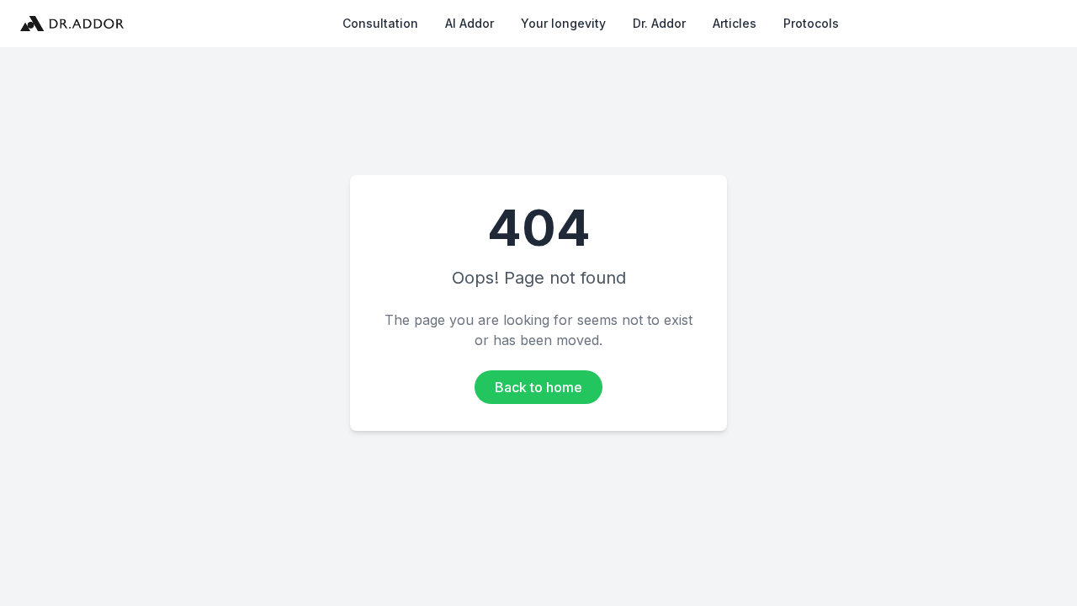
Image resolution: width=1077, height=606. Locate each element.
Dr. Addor (659, 23)
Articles (734, 23)
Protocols (811, 23)
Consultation (380, 23)
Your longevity (563, 23)
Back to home (538, 387)
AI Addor (469, 23)
